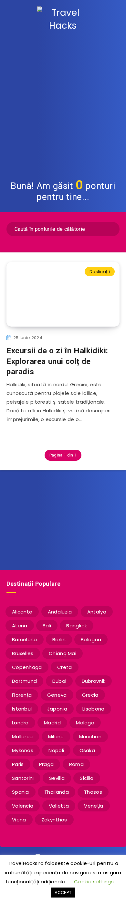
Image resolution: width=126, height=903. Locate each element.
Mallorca (22, 736)
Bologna (91, 639)
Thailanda (56, 792)
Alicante (22, 611)
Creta (64, 667)
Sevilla (57, 778)
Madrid (52, 722)
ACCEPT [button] (63, 892)
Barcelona (24, 639)
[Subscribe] (111, 535)
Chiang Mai (62, 653)
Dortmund (24, 681)
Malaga (85, 722)
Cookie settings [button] (94, 881)
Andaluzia (60, 611)
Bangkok (76, 625)
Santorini (23, 778)
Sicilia (86, 778)
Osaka (87, 750)
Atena (19, 625)
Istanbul (22, 708)
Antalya (96, 611)
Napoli (56, 750)
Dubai (59, 681)
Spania (20, 792)
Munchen (90, 736)
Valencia (22, 805)
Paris (18, 764)
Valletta (59, 805)
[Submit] (110, 228)
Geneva (57, 695)
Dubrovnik (94, 681)
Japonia (57, 708)
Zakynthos (54, 819)
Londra (20, 722)
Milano (56, 736)
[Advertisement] (63, 105)
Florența (22, 695)
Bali (47, 625)
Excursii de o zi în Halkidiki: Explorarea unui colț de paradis (57, 361)
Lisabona (93, 708)
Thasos (93, 792)
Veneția (93, 805)
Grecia (90, 695)
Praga (46, 764)
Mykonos (22, 750)
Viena (19, 819)
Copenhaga (27, 667)
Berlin (59, 639)
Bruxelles (23, 653)
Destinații (99, 272)
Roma (76, 764)
